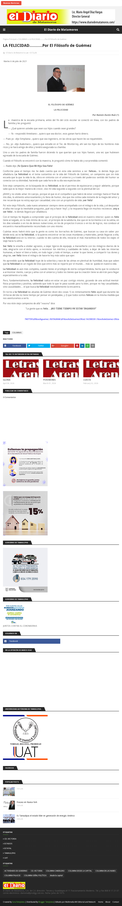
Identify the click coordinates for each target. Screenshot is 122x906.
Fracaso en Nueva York (27, 802)
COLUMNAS (22, 39)
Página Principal (9, 39)
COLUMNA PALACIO (12, 875)
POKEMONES (49, 380)
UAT (6, 858)
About (107, 902)
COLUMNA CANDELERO (55, 871)
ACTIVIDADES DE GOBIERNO (15, 871)
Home (100, 902)
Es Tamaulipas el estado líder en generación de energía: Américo (46, 816)
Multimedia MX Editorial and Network (80, 902)
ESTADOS (8, 843)
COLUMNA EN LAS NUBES (106, 871)
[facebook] (31, 641)
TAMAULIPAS (9, 853)
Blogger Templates (46, 902)
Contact (115, 902)
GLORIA (6, 380)
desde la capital (56, 875)
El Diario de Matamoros (61, 29)
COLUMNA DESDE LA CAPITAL (80, 871)
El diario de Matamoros (16, 53)
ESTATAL (7, 848)
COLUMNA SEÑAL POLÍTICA (35, 875)
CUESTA (87, 380)
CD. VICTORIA (10, 839)
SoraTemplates (18, 902)
